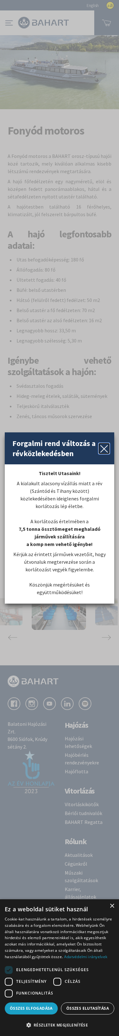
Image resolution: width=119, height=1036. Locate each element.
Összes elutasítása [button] (87, 1008)
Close (104, 448)
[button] (59, 1025)
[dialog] (59, 967)
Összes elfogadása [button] (31, 1008)
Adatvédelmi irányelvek (86, 956)
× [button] (111, 906)
